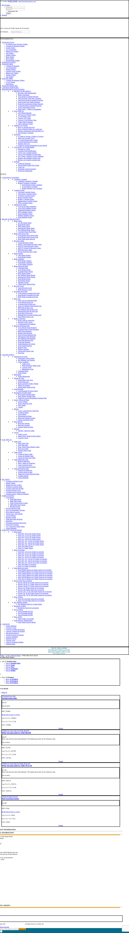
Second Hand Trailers (13, 60)
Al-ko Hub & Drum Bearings (27, 328)
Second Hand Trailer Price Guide (28, 165)
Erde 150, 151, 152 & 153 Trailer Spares (31, 541)
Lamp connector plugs (25, 465)
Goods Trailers (10, 48)
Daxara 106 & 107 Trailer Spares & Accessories (33, 582)
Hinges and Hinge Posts (25, 420)
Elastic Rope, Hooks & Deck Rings (29, 436)
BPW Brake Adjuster (24, 261)
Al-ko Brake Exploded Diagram (28, 97)
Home (2, 655)
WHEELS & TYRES (21, 125)
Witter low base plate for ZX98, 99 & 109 (17, 766)
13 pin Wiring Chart (24, 116)
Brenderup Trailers (20, 606)
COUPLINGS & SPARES (10, 177)
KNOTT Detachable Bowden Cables (30, 244)
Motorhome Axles (27, 369)
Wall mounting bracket (10, 799)
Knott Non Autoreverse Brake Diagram (30, 104)
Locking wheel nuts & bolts (14, 488)
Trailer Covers (22, 434)
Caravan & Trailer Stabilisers (27, 206)
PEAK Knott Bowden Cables (27, 252)
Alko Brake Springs (24, 255)
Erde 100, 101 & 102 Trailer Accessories (31, 552)
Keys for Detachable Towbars (15, 510)
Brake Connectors (19, 318)
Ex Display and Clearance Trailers (17, 44)
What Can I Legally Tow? (26, 138)
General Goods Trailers (13, 71)
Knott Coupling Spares (25, 197)
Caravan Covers (23, 438)
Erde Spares (18, 532)
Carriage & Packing (6, 901)
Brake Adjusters (19, 259)
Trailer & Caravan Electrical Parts (28, 474)
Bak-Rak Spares (15, 506)
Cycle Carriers (10, 82)
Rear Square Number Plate (26, 394)
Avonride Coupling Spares (26, 196)
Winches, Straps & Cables (26, 431)
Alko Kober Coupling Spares (27, 194)
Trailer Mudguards (24, 376)
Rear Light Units (23, 443)
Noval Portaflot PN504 (25, 615)
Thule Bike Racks (15, 499)
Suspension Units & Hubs (26, 358)
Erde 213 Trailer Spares (25, 548)
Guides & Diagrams (24, 163)
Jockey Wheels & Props (21, 400)
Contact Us (3, 868)
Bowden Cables (19, 241)
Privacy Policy (4, 883)
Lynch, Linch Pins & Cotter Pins (28, 411)
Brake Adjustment (23, 95)
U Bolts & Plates (23, 412)
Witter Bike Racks (15, 501)
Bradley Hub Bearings (25, 333)
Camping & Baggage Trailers (15, 46)
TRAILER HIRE (7, 64)
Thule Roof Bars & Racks (14, 519)
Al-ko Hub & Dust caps (25, 302)
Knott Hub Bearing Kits (25, 340)
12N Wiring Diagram (24, 113)
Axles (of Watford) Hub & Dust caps (29, 306)
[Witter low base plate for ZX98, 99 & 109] (16, 764)
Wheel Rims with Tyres (25, 380)
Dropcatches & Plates (25, 416)
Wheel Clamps (10, 483)
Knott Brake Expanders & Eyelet (28, 295)
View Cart (3, 889)
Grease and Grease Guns (26, 351)
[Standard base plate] (9, 696)
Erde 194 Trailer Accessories (27, 564)
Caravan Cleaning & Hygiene (15, 631)
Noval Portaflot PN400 (25, 613)
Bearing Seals (22, 347)
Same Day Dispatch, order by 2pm (59, 651)
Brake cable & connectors (26, 320)
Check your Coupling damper (27, 153)
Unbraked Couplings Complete (28, 181)
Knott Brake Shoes (24, 224)
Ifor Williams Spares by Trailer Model (30, 604)
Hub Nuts (21, 353)
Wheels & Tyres (19, 378)
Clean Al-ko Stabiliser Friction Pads (29, 154)
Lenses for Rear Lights (25, 454)
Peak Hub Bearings (24, 342)
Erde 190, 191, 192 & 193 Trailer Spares (31, 544)
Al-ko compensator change (26, 107)
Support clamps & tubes (25, 427)
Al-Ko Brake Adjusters (25, 264)
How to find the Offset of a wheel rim (30, 129)
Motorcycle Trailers (12, 51)
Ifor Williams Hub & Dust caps (28, 309)
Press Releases (4, 873)
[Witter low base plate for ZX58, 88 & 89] (15, 731)
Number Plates (10, 644)
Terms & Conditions (6, 899)
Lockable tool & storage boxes (15, 492)
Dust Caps (17, 299)
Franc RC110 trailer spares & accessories (31, 599)
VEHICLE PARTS (8, 496)
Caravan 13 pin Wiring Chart (27, 120)
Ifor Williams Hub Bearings (26, 338)
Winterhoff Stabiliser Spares (27, 210)
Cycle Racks (10, 497)
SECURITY (6, 479)
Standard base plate (9, 698)
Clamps (20, 407)
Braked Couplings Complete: (27, 183)
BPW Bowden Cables (25, 250)
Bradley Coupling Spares (26, 199)
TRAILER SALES (8, 42)
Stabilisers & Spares (20, 205)
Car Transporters (11, 50)
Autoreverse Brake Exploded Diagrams (30, 100)
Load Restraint (18, 389)
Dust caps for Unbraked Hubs (27, 300)
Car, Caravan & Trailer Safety (15, 526)
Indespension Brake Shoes (26, 228)
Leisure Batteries (23, 478)
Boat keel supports (24, 425)
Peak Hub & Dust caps (25, 313)
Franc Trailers (18, 597)
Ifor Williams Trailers (20, 602)
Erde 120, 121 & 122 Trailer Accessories (31, 553)
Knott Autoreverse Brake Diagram (29, 102)
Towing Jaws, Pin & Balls (14, 514)
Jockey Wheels (23, 402)
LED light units (23, 445)
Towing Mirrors (11, 516)
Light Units (17, 441)
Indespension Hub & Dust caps (28, 311)
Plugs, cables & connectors (26, 463)
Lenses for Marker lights (25, 456)
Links (2, 878)
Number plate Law (24, 144)
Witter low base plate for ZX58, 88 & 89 (16, 733)
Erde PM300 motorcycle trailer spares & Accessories (34, 570)
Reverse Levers (19, 286)
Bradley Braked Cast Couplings (32, 188)
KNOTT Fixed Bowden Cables (28, 246)
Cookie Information (6, 880)
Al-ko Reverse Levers (25, 288)
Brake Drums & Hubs (21, 266)
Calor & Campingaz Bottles (14, 642)
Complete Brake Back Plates (27, 232)
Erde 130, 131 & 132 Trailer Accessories (31, 555)
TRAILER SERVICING (10, 86)
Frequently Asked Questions (27, 169)
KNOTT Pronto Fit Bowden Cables (29, 248)
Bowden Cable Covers (25, 322)
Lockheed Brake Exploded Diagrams (30, 106)
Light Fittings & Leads (21, 459)
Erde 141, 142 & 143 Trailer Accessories (31, 557)
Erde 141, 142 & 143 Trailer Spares (29, 539)
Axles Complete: (23, 362)
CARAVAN (6, 624)
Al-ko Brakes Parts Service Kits (28, 235)
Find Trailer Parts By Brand (27, 622)
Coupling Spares (19, 190)
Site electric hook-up (12, 633)
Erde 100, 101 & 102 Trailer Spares (29, 534)
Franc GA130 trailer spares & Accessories (31, 600)
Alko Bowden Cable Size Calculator (29, 98)
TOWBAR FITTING (9, 62)
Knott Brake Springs (24, 257)
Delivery (3, 894)
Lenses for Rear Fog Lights (26, 458)
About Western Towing (7, 871)
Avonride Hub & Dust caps (26, 304)
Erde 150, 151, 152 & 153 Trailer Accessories (32, 559)
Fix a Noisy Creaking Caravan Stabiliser (31, 156)
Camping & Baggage (12, 66)
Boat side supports (24, 423)
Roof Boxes (10, 84)
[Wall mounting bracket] (10, 797)
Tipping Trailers (11, 75)
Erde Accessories (19, 550)
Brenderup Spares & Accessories (28, 608)
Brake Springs (18, 253)
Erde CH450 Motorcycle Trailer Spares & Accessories (35, 573)
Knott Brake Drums (24, 279)
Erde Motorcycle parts (21, 568)
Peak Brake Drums (24, 281)
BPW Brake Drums (24, 273)
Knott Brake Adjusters (25, 262)
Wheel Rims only (23, 382)
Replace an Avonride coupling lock (29, 160)
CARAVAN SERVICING (10, 87)
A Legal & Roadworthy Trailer (28, 140)
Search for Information (25, 171)
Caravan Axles (26, 367)
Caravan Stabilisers (12, 637)
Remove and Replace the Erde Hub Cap (31, 131)
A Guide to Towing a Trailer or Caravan (30, 136)
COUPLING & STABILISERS (24, 147)
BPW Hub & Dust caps (25, 308)
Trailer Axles (26, 364)
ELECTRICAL (19, 111)
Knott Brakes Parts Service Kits (28, 237)
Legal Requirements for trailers (28, 142)
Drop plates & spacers (13, 512)
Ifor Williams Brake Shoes (26, 230)
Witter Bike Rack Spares (17, 505)
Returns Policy (5, 896)
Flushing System (23, 282)
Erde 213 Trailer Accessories (27, 566)
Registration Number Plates (22, 393)
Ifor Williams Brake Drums (26, 275)
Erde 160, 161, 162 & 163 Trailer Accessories (32, 561)
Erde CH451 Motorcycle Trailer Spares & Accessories (35, 575)
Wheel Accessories (24, 385)
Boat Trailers (10, 59)
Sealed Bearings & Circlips (26, 344)
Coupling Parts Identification (27, 151)
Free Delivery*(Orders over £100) (59, 650)
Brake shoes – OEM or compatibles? (29, 109)
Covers (16, 432)
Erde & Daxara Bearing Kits (27, 335)
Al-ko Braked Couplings (30, 187)
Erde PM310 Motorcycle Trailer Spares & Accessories (35, 572)
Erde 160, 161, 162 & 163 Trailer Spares (31, 543)
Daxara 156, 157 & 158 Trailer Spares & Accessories (35, 591)
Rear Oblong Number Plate (26, 396)
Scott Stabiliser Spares (25, 217)
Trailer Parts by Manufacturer (23, 620)
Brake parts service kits (21, 234)
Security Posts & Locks (13, 490)
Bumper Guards (11, 517)
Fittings (16, 409)
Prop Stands (22, 405)
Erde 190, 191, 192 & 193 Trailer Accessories (32, 563)
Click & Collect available (59, 648)
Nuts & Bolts (22, 414)
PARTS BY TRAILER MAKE (12, 530)
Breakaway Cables (24, 149)
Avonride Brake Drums (25, 271)
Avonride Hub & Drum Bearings (28, 329)
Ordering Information (7, 892)
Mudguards (17, 375)
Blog (1, 875)
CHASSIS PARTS (8, 355)
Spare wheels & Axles (25, 403)
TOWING (17, 134)
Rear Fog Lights (23, 449)
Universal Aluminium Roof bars (16, 523)
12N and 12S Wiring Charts (27, 115)
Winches (16, 429)
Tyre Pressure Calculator (26, 133)
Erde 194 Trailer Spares (25, 546)
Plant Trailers (10, 57)
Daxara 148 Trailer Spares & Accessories (31, 590)
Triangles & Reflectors (25, 470)
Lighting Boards (23, 476)
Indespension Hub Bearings (27, 337)
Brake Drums (22, 373)
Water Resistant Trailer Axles (31, 365)
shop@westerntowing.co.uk (27, 1)
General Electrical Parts (21, 469)
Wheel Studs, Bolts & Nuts (26, 284)
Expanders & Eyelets (20, 291)
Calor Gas (21, 167)
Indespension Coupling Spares (27, 201)
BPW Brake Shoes (24, 226)
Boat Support (18, 422)
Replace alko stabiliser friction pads (29, 158)
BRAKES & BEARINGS (22, 91)
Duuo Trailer (18, 617)
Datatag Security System (13, 485)
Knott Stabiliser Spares (25, 214)
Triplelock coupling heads (14, 487)
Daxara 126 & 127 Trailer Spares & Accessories (33, 584)
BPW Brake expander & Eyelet (28, 297)
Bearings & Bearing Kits (22, 326)
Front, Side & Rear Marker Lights (29, 447)
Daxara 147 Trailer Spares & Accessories (31, 588)
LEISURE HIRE (7, 78)
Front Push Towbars (12, 525)
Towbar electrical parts (25, 472)
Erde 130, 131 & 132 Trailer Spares (29, 537)
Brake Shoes (18, 221)
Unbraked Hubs (23, 268)
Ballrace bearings (23, 349)
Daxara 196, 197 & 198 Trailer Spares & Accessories (35, 595)
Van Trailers (10, 53)
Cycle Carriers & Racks (13, 655)
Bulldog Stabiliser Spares (26, 215)
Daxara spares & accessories (23, 581)
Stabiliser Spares (11, 638)
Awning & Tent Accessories (15, 635)
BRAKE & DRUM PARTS (11, 219)
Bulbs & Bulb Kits (24, 461)
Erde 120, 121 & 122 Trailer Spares (29, 535)
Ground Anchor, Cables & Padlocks (17, 494)
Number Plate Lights (24, 450)
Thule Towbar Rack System (19, 503)
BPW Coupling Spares (25, 203)
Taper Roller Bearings (25, 346)
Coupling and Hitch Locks (14, 481)
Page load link (4, 927)
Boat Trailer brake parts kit (26, 239)
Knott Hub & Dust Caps (25, 317)
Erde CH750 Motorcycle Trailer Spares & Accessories (35, 577)
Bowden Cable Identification (27, 93)
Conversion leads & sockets (27, 467)
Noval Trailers (18, 610)
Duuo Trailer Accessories (26, 619)
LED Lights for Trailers (25, 124)
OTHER (16, 162)
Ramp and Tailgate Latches (26, 418)
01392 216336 (12, 1)
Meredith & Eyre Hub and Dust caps (29, 315)
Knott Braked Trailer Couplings (32, 185)
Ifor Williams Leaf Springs (26, 360)
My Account (4, 887)
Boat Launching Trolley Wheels (28, 384)
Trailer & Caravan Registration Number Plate (32, 398)
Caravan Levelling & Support (15, 629)
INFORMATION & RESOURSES (13, 89)
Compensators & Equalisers (27, 324)
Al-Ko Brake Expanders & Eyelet (29, 293)
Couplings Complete (20, 179)
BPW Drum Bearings (25, 331)
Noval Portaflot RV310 (25, 611)
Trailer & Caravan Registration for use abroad (32, 145)
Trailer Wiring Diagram (25, 122)
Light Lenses (18, 452)
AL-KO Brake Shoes (25, 223)
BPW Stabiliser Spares (25, 212)
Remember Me (13, 11)
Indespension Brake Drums (26, 277)
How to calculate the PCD (26, 127)
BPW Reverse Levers (25, 290)
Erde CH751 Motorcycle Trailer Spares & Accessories (35, 579)
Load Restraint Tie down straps (28, 391)
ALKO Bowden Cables (25, 243)
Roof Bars (9, 521)
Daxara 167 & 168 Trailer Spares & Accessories (33, 593)
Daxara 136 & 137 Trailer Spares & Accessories (33, 586)
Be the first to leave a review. (11, 715)
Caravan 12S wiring (24, 118)
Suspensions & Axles (20, 356)
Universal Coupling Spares (26, 192)
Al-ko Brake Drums (24, 270)
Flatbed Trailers (11, 55)
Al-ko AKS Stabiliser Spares (27, 208)
